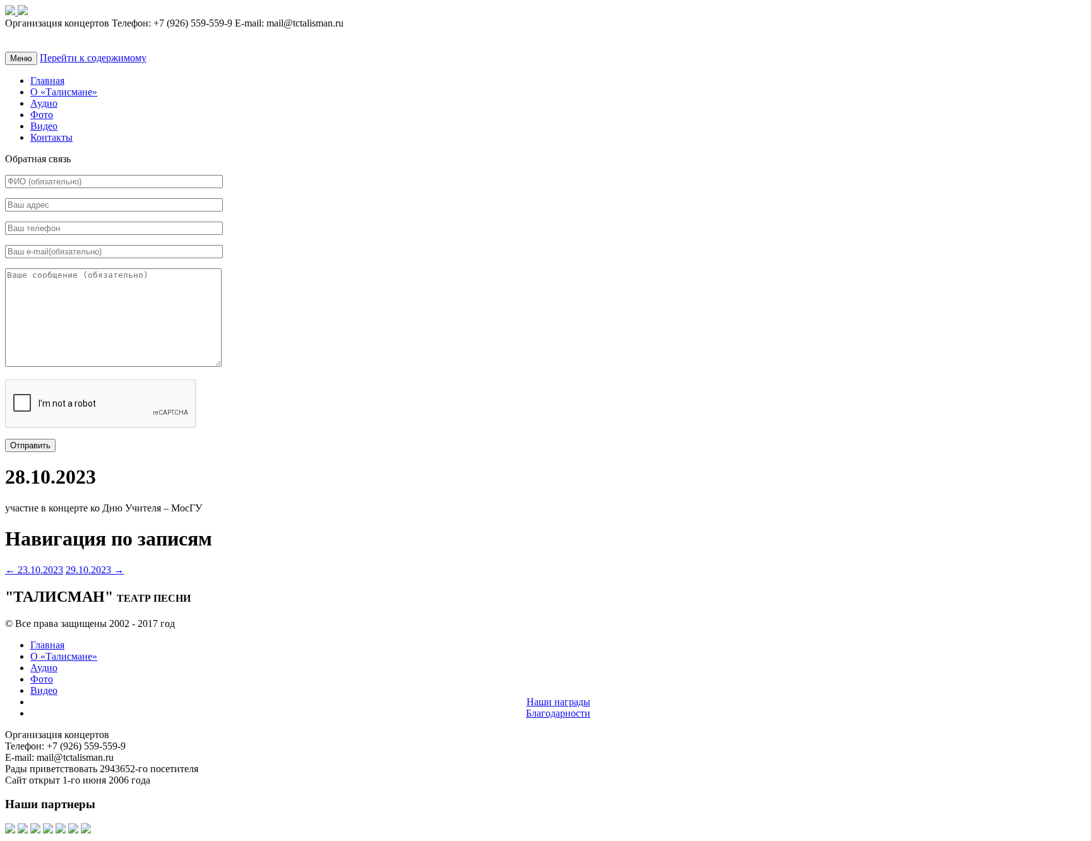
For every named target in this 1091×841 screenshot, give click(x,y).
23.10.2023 (34, 569)
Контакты (51, 137)
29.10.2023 (95, 569)
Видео (43, 126)
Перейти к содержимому (93, 57)
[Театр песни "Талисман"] (11, 11)
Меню (21, 58)
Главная (47, 80)
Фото (41, 114)
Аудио (43, 103)
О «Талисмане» (63, 91)
